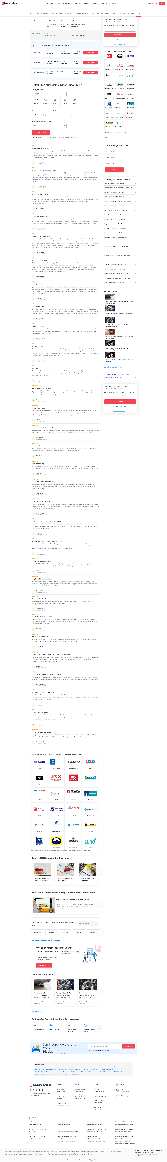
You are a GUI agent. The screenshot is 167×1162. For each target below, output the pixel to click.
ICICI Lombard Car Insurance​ (88, 1072)
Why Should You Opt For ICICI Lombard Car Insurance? (72, 901)
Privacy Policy (78, 1087)
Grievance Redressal (80, 1089)
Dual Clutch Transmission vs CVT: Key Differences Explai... (118, 326)
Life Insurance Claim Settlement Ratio (96, 1129)
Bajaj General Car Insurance (43, 1074)
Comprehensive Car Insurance (44, 1069)
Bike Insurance (61, 1089)
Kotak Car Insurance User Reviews (114, 215)
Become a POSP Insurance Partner (124, 1124)
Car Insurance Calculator (35, 1127)
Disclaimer (96, 1094)
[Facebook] (31, 1090)
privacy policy (61, 1053)
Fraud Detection (79, 1091)
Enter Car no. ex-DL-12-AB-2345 (98, 1046)
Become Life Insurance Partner (123, 1131)
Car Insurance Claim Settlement (104, 1067)
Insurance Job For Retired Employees (125, 1143)
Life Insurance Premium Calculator (95, 1141)
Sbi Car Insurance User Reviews (113, 260)
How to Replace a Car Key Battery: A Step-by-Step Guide (119, 337)
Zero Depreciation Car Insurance (63, 1069)
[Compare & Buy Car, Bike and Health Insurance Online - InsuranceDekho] (10, 4)
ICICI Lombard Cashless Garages (48, 941)
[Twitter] (42, 1090)
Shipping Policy (79, 1094)
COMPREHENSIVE (57, 14)
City (74, 115)
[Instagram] (36, 1090)
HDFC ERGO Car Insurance (121, 1072)
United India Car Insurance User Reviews (116, 273)
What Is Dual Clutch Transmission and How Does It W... (64, 994)
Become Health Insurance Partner (124, 1129)
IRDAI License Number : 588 (143, 1152)
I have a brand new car (119, 44)
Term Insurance (61, 1096)
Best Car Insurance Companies (37, 1138)
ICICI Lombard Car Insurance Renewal (88, 880)
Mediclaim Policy (62, 1129)
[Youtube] (34, 1090)
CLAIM (92, 14)
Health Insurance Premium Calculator (68, 1136)
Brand (37, 94)
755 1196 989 (36, 1095)
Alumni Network (98, 1102)
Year (34, 126)
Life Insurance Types (91, 1127)
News (95, 3)
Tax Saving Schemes (62, 1105)
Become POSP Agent (109, 3)
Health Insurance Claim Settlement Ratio (68, 1131)
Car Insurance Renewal (65, 1067)
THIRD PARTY (45, 14)
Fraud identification (99, 1091)
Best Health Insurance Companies (67, 1127)
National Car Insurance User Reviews (115, 228)
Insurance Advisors (64, 3)
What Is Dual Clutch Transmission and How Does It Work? (119, 314)
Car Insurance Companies (117, 133)
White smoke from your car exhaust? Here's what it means (120, 302)
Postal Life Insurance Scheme (94, 1124)
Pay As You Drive (39, 1029)
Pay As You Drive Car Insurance (105, 1069)
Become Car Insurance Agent (113, 377)
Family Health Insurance (64, 1138)
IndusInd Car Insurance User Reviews (115, 251)
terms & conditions (51, 1053)
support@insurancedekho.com (43, 1093)
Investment (60, 1098)
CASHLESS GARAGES (103, 14)
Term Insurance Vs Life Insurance (95, 1131)
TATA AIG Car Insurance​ (105, 1072)
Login (162, 3)
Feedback (96, 1089)
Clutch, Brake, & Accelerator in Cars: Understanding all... (117, 349)
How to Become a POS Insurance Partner (125, 1134)
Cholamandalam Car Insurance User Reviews (118, 188)
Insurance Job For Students (122, 1141)
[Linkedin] (39, 1090)
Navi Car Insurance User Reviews (114, 233)
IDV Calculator (32, 1131)
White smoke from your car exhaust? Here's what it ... (41, 994)
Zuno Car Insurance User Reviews (114, 282)
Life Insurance (60, 1094)
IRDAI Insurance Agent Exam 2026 (124, 1136)
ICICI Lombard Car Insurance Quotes (42, 879)
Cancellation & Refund (81, 1098)
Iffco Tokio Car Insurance (60, 1074)
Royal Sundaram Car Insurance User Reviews (117, 255)
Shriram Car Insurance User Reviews (115, 264)
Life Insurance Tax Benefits (93, 1138)
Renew (77, 3)
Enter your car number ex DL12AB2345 (116, 29)
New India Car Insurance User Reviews (115, 237)
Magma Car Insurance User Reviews (115, 224)
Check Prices (90, 52)
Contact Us (97, 1087)
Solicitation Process (99, 1100)
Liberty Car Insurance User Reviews (114, 219)
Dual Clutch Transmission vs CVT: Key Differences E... (87, 994)
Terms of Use (78, 1096)
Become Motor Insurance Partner (124, 1127)
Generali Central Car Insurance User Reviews (117, 201)
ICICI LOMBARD (34, 14)
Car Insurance (39, 1067)
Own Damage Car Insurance (36, 1134)
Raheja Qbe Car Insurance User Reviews (116, 246)
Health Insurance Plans (64, 1124)
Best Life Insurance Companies (94, 1134)
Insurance (49, 3)
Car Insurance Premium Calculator (84, 1067)
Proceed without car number (119, 39)
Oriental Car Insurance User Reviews (115, 242)
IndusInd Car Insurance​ (75, 1074)
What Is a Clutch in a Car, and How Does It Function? (119, 360)
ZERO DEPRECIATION (82, 14)
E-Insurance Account (81, 1101)
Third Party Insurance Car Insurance (84, 1069)
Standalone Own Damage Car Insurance (67, 1072)
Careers (96, 1105)
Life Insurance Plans (91, 1136)
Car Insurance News (115, 367)
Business (59, 1101)
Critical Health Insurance (64, 1134)
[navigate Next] (99, 872)
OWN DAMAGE (68, 14)
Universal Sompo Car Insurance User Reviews (118, 278)
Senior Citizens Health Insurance (66, 1141)
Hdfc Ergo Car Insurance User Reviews (115, 206)
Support (86, 3)
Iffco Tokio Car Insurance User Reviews (116, 210)
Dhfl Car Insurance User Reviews (114, 192)
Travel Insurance (61, 1103)
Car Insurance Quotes (51, 1067)
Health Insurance (61, 1091)
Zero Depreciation (56, 1029)
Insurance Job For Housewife (122, 1138)
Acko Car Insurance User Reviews (114, 183)
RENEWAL (114, 14)
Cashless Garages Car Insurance (44, 1072)
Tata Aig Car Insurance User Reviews (115, 269)
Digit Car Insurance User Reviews (114, 197)
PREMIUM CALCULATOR (127, 14)
